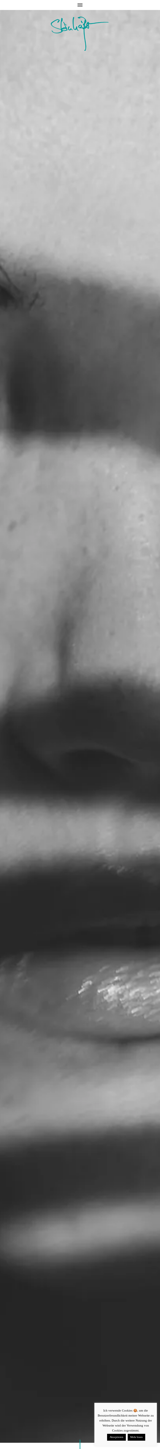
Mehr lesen (136, 1437)
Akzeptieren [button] (116, 1437)
